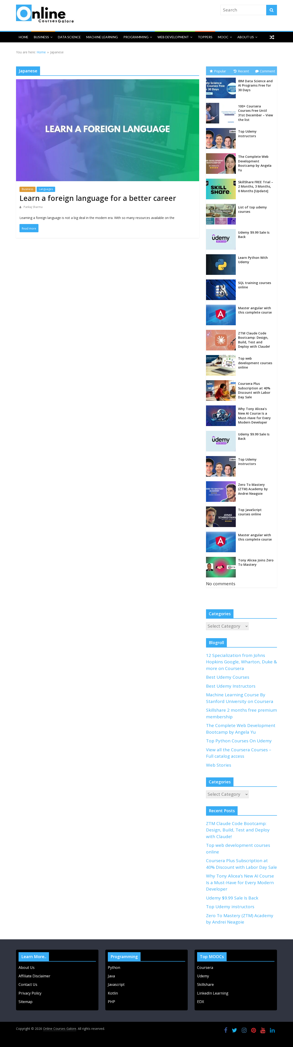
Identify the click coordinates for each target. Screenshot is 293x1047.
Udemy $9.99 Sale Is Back (232, 898)
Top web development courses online (255, 362)
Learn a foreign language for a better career (97, 198)
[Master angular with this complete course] (222, 306)
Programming (136, 37)
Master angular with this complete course (255, 310)
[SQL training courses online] (222, 281)
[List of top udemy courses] (222, 205)
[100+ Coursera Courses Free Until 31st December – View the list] (222, 104)
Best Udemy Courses (227, 677)
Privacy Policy (30, 993)
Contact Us (28, 984)
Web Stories (218, 765)
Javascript (116, 984)
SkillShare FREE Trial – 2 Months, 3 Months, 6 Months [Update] (255, 186)
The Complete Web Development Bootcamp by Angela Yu (254, 163)
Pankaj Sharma (33, 207)
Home (23, 37)
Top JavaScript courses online (250, 512)
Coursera (205, 967)
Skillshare (205, 984)
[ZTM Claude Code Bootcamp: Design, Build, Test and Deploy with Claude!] (222, 331)
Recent (243, 71)
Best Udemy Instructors (230, 686)
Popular (220, 71)
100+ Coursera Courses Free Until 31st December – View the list (255, 113)
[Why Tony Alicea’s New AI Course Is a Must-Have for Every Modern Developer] (222, 407)
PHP (111, 1001)
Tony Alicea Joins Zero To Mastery (256, 562)
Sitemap (26, 1001)
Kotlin (113, 993)
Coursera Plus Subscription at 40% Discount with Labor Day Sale (254, 390)
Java (111, 976)
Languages (46, 189)
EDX (200, 1001)
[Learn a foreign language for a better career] (107, 83)
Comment (267, 71)
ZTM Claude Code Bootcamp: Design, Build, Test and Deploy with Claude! (254, 340)
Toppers (205, 37)
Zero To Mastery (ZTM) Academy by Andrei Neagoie (253, 489)
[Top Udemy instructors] (222, 130)
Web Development (173, 37)
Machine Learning (102, 37)
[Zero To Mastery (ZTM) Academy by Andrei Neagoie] (222, 483)
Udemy (203, 976)
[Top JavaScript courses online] (222, 508)
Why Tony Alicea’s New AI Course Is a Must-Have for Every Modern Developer (254, 415)
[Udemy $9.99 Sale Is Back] (222, 231)
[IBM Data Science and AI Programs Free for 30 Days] (222, 79)
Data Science (69, 37)
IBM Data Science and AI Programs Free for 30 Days (255, 85)
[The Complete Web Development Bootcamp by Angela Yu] (222, 155)
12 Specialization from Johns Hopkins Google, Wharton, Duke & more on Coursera (241, 661)
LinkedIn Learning (212, 993)
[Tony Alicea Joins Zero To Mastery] (222, 558)
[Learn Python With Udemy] (222, 256)
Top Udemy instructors (247, 133)
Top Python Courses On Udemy (239, 741)
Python (114, 967)
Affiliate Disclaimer (34, 976)
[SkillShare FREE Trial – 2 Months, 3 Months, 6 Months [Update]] (222, 180)
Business (41, 37)
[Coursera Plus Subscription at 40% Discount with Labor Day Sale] (222, 382)
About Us (245, 37)
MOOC (223, 37)
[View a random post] (272, 37)
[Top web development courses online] (222, 357)
